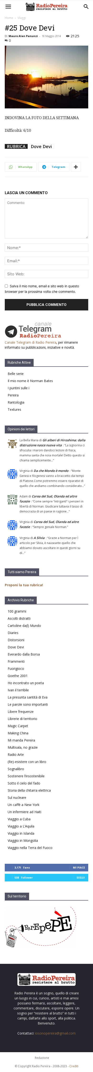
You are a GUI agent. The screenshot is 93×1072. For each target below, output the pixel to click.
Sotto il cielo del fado (24, 783)
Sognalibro (16, 769)
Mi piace (79, 867)
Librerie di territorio (22, 718)
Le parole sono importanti (28, 704)
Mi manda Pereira (21, 740)
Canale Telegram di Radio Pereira (30, 342)
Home (9, 18)
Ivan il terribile (18, 690)
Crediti (73, 1066)
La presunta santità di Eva (27, 697)
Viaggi (22, 18)
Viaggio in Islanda (21, 833)
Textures (14, 409)
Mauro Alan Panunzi (23, 36)
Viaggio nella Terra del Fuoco (30, 847)
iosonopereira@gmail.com (55, 1033)
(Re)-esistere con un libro (27, 761)
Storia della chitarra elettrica (29, 790)
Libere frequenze (21, 711)
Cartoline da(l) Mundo (24, 625)
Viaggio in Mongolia (23, 840)
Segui (81, 877)
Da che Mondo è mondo (51, 471)
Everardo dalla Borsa (24, 654)
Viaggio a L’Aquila (21, 826)
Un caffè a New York (23, 804)
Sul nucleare (17, 797)
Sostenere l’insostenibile (26, 776)
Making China (18, 733)
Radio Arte (16, 754)
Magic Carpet (18, 726)
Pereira (13, 395)
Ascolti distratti (19, 618)
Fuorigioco (16, 668)
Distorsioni (16, 640)
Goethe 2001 (18, 675)
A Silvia (39, 538)
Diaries (13, 632)
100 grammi (17, 611)
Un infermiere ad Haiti (24, 812)
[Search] (86, 6)
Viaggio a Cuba (19, 819)
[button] (8, 6)
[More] (76, 167)
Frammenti (16, 661)
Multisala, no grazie (23, 747)
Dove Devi (41, 146)
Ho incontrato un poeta (26, 683)
